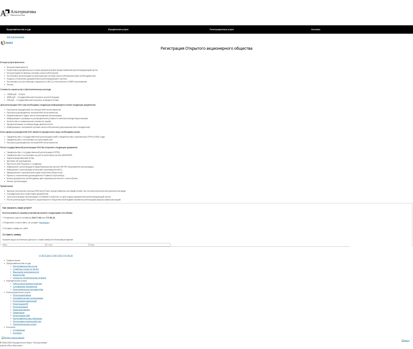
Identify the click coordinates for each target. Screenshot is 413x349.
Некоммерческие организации (28, 298)
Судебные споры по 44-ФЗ (26, 269)
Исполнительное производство (28, 289)
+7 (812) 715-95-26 (64, 255)
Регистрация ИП (20, 304)
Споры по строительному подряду (29, 277)
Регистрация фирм (22, 295)
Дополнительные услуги (24, 324)
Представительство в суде (25, 266)
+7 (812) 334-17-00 (47, 255)
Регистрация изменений (25, 301)
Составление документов (25, 286)
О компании (19, 330)
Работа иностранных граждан (27, 283)
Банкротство (19, 275)
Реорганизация (20, 306)
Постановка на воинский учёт (27, 321)
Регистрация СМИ (21, 315)
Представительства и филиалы (27, 318)
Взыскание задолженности (26, 272)
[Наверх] (406, 340)
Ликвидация (19, 312)
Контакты (17, 333)
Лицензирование (21, 309)
